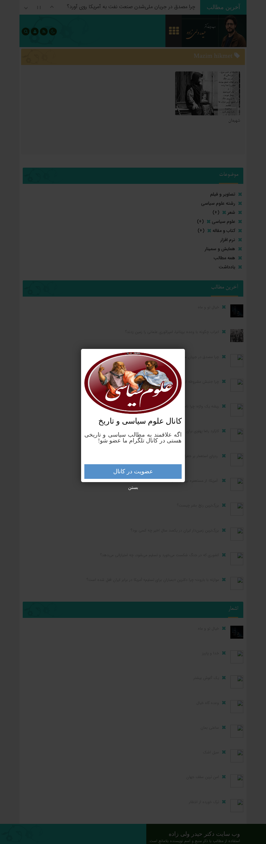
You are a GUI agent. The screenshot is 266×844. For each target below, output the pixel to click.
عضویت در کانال (133, 471)
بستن (133, 487)
